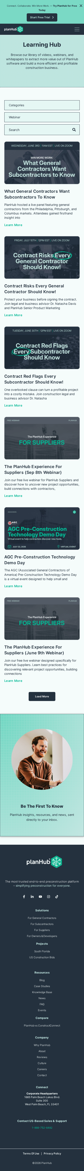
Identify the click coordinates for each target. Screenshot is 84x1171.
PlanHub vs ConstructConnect (42, 1025)
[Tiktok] (58, 898)
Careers (42, 1069)
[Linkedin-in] (34, 898)
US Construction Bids (41, 957)
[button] (81, 5)
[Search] (74, 130)
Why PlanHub (42, 1045)
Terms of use (31, 1153)
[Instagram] (50, 898)
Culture (42, 1063)
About (42, 1051)
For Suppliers (42, 930)
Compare (42, 1018)
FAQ (42, 1004)
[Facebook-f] (25, 898)
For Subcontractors (42, 924)
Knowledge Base (42, 992)
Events (42, 1010)
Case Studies (42, 986)
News (42, 998)
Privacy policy (52, 1153)
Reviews (42, 1057)
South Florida (42, 951)
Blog (42, 980)
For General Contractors (42, 918)
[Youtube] (42, 898)
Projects (42, 943)
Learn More (13, 225)
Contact (42, 1075)
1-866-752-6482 (42, 1127)
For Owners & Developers (42, 936)
